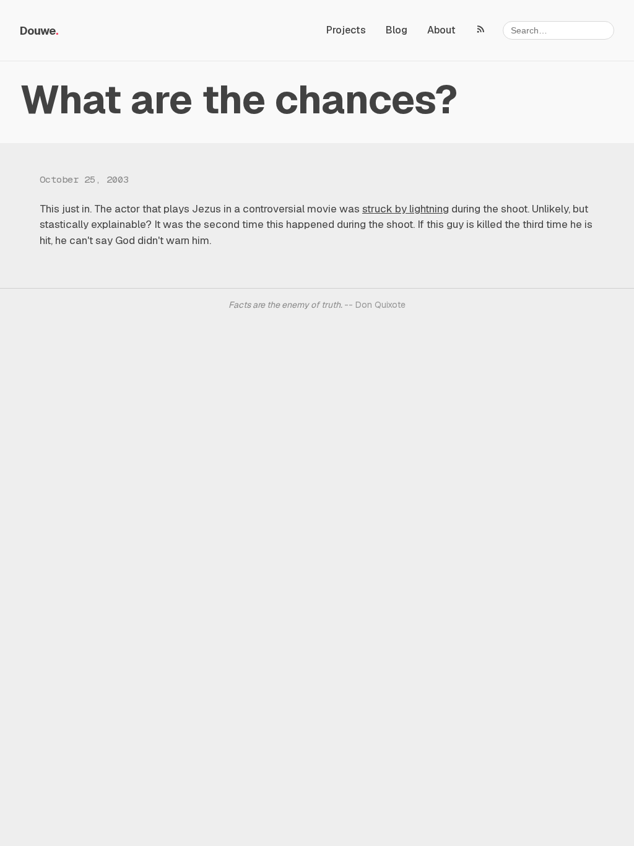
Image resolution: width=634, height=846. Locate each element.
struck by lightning (405, 209)
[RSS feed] (481, 28)
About (441, 30)
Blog (396, 30)
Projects (346, 30)
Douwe (38, 31)
